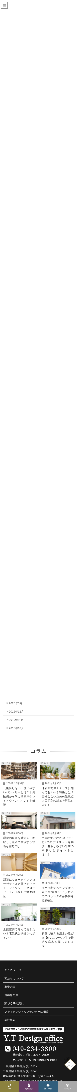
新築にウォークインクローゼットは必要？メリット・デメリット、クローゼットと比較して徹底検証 (19, 888)
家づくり (6, 763)
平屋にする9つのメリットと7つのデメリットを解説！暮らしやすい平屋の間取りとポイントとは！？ (58, 846)
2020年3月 (15, 703)
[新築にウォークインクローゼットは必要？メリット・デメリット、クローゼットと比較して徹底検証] (19, 865)
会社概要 (9, 1020)
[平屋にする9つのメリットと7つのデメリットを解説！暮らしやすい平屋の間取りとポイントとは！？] (58, 824)
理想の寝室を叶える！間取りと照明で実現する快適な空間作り (19, 842)
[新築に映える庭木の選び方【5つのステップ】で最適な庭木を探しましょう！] (58, 919)
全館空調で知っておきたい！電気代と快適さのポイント (19, 933)
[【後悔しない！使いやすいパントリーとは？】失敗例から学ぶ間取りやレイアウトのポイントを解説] (19, 774)
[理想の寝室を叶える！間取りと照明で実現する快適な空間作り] (19, 824)
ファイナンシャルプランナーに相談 (26, 1011)
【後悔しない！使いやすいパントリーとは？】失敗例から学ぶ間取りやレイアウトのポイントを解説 (19, 796)
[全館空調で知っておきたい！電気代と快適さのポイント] (19, 915)
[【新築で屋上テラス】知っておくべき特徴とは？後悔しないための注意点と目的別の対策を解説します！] (58, 774)
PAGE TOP (71, 1076)
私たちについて (14, 978)
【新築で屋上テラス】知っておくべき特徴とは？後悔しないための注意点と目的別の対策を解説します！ (58, 796)
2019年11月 (16, 719)
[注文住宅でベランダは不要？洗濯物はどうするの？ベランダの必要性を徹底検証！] (58, 873)
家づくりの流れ (14, 1003)
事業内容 (9, 986)
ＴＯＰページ (12, 970)
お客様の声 (11, 995)
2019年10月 (16, 728)
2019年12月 (16, 711)
